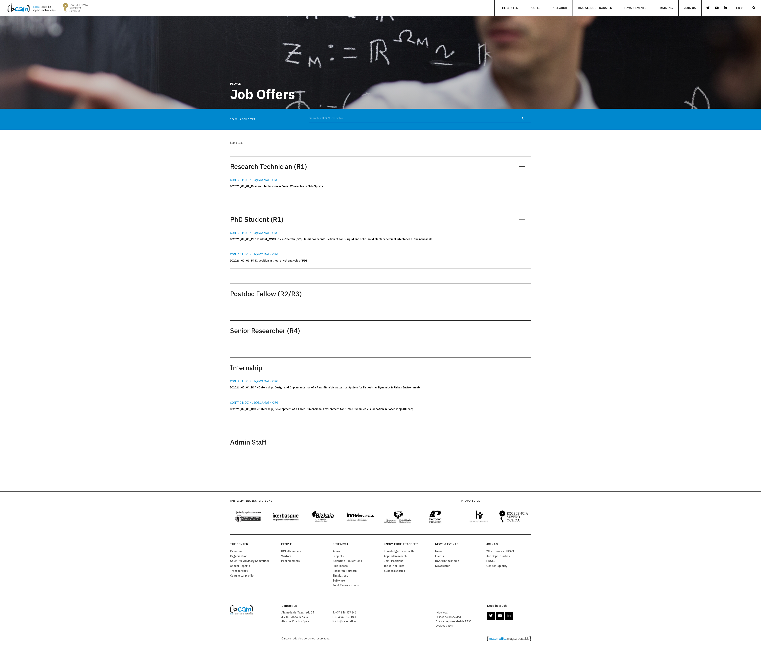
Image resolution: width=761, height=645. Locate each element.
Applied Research (395, 556)
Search (754, 8)
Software (339, 580)
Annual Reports (240, 566)
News (438, 551)
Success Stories (394, 571)
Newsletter (442, 566)
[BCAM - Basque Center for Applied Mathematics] (31, 7)
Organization (238, 556)
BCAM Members (291, 551)
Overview (236, 551)
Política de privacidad (448, 617)
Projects (338, 556)
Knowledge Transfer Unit (400, 551)
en (738, 8)
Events (439, 556)
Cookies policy (444, 625)
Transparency (239, 571)
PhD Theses (340, 566)
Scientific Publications (347, 561)
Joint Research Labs (346, 585)
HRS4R (490, 561)
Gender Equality (496, 566)
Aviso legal (442, 612)
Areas (336, 551)
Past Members (290, 561)
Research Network (345, 571)
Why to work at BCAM (500, 551)
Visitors (286, 556)
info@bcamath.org (347, 621)
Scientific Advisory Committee (250, 561)
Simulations (340, 575)
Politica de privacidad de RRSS (453, 621)
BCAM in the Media (447, 561)
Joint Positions (393, 561)
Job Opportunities (498, 556)
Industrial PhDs (394, 566)
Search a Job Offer (242, 119)
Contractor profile (241, 575)
